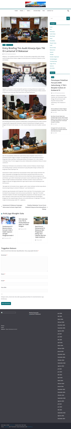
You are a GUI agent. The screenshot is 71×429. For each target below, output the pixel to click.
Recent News (53, 47)
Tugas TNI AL (53, 63)
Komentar (4, 255)
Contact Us (50, 10)
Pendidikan (52, 40)
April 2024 (60, 377)
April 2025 (60, 342)
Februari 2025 (61, 348)
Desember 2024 (61, 354)
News (28, 10)
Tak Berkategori (53, 59)
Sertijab (51, 54)
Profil (21, 10)
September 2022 (61, 412)
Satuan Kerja (36, 10)
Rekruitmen (52, 50)
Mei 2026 (60, 316)
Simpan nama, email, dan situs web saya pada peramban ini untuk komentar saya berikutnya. (22, 298)
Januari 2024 (61, 386)
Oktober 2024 (61, 360)
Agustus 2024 (61, 366)
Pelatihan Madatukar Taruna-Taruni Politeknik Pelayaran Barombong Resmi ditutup (35, 207)
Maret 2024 (60, 380)
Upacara (52, 66)
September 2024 (61, 363)
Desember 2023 (61, 389)
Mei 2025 (60, 339)
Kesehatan (52, 31)
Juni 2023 (60, 407)
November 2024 (61, 357)
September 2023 (61, 398)
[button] (24, 11)
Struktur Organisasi (54, 56)
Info (44, 10)
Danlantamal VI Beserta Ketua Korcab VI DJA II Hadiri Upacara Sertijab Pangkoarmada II (7, 230)
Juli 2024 (60, 369)
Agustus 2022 (61, 415)
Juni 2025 (60, 336)
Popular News (53, 43)
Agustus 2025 (61, 331)
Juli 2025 (60, 333)
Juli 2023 (60, 404)
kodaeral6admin (13, 54)
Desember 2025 (61, 325)
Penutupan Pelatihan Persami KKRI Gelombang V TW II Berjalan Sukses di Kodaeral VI (59, 85)
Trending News (9, 44)
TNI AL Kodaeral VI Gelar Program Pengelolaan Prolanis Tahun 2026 (59, 109)
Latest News (52, 34)
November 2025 (61, 328)
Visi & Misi (52, 68)
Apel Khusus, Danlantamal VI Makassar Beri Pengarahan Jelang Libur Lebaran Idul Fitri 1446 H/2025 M (40, 231)
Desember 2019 (61, 418)
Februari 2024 (61, 383)
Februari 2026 (61, 322)
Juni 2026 (60, 313)
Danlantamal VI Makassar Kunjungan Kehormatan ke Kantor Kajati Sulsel (12, 206)
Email (3, 280)
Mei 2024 (60, 374)
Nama (3, 274)
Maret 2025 (60, 345)
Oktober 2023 (61, 395)
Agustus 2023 (61, 401)
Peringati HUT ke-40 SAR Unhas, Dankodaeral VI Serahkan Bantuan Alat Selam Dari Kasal (59, 129)
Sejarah (51, 52)
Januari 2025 (61, 351)
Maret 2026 (60, 319)
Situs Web (3, 287)
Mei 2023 (60, 409)
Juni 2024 (60, 371)
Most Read (52, 36)
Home (16, 10)
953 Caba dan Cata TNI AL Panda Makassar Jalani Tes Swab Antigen (24, 222)
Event (51, 27)
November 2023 (61, 392)
